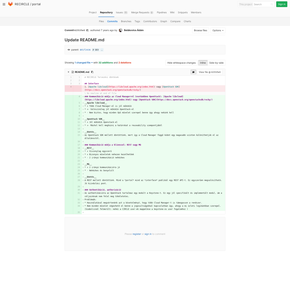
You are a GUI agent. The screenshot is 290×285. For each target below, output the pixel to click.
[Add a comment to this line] (65, 77)
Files (101, 21)
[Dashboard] (10, 5)
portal (36, 4)
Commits (112, 21)
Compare (175, 21)
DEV (96, 50)
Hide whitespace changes (181, 62)
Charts (187, 21)
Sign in (281, 4)
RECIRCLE (22, 4)
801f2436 (85, 50)
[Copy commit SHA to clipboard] (88, 30)
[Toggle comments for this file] (193, 72)
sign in (148, 233)
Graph (163, 21)
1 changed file (82, 62)
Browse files (200, 30)
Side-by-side (216, 62)
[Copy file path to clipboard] (92, 72)
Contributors (150, 21)
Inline (203, 62)
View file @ (210, 72)
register (137, 233)
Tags (137, 21)
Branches (126, 21)
